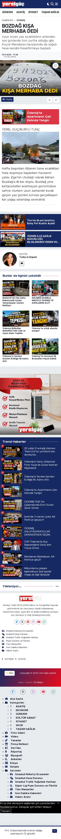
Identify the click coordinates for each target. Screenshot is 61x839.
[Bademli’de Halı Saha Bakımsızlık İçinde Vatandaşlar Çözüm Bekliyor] (16, 288)
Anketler (16, 759)
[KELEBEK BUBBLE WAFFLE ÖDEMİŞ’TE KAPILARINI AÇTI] (45, 288)
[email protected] (41, 615)
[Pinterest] (27, 622)
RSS (10, 673)
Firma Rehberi (19, 744)
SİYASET (33, 12)
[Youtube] (38, 622)
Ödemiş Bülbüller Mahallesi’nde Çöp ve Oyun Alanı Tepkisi (14, 331)
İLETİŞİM (9, 659)
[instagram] (33, 691)
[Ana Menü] (56, 4)
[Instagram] (33, 622)
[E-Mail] (21, 263)
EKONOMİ (21, 710)
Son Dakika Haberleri (16, 647)
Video (14, 736)
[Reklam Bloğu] (30, 404)
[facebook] (12, 691)
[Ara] (52, 4)
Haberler (7, 20)
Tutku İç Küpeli (28, 257)
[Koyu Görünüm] (48, 4)
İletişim (14, 766)
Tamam (5, 811)
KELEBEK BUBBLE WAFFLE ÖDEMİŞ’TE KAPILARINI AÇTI (42, 300)
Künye (14, 763)
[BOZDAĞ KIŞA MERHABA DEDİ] (30, 78)
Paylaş (9, 99)
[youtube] (43, 691)
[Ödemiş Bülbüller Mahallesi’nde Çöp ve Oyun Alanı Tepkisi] (16, 318)
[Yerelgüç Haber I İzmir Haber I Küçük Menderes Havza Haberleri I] (13, 4)
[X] (22, 622)
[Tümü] (57, 586)
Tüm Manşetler (13, 644)
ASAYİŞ (20, 12)
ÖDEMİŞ (21, 20)
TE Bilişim (38, 682)
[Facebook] (16, 622)
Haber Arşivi (12, 651)
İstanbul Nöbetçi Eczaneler (19, 631)
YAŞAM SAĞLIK (50, 12)
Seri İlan (15, 748)
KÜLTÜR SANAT (25, 718)
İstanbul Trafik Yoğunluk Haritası (22, 637)
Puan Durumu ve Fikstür (18, 641)
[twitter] (22, 691)
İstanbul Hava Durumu (17, 634)
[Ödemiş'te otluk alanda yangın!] (45, 318)
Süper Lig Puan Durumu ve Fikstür (36, 785)
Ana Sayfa (16, 699)
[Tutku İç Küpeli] (10, 259)
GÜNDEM (7, 12)
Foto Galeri (17, 733)
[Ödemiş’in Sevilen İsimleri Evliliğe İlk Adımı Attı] (16, 346)
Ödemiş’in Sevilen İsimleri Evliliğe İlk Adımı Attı (16, 358)
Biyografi (16, 755)
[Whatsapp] (44, 622)
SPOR (19, 725)
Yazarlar (15, 740)
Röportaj (16, 751)
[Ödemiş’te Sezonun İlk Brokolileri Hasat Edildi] (45, 346)
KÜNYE (22, 659)
